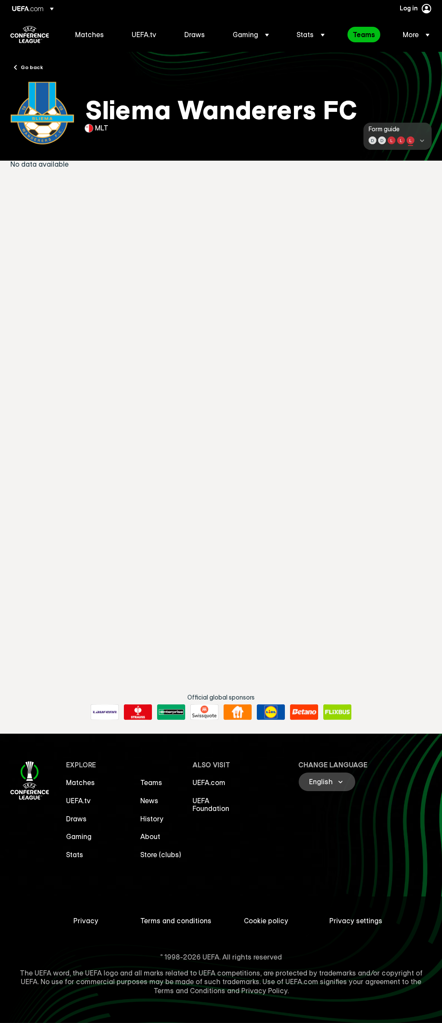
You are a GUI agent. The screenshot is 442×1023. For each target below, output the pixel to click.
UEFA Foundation (211, 804)
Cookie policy (266, 921)
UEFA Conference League (29, 34)
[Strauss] (138, 712)
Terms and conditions (176, 921)
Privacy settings (355, 921)
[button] (251, 34)
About (150, 836)
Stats (74, 854)
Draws (76, 819)
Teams (151, 782)
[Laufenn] (105, 712)
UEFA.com (209, 782)
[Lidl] (271, 712)
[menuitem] (92, 34)
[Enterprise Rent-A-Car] (171, 712)
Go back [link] (32, 67)
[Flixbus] (337, 712)
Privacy (85, 921)
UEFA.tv (78, 800)
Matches (80, 782)
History (152, 819)
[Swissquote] (204, 712)
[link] (89, 34)
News (149, 800)
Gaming (79, 836)
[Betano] (304, 712)
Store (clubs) (160, 854)
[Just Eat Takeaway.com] (238, 712)
